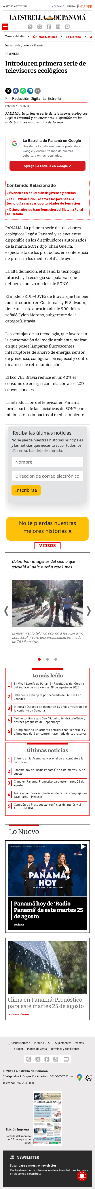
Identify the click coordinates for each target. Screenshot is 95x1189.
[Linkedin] (30, 90)
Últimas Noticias (45, 37)
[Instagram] (58, 26)
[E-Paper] (84, 6)
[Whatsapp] (23, 90)
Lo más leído (47, 676)
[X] (40, 26)
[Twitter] (8, 90)
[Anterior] (6, 610)
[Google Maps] (79, 1077)
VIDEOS (47, 545)
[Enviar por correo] (37, 90)
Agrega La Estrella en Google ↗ (47, 166)
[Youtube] (67, 26)
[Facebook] (49, 26)
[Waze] (88, 1077)
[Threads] (30, 26)
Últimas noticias (47, 750)
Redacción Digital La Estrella (36, 98)
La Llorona (73, 37)
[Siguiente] (88, 610)
